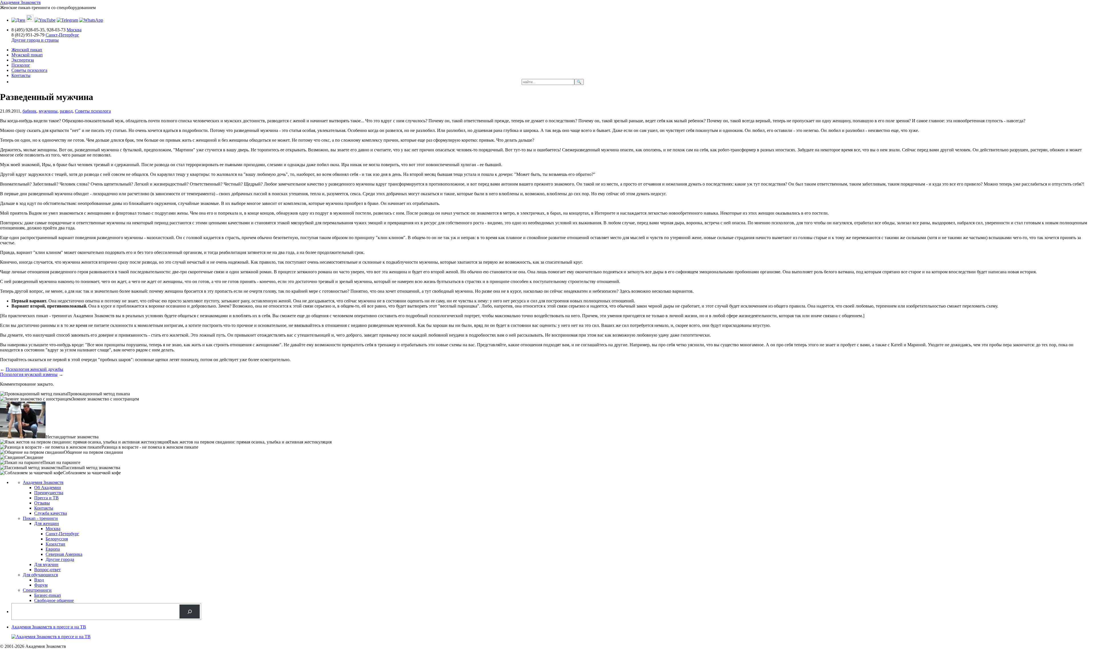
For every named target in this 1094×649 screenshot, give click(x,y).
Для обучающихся (40, 574)
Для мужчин (46, 564)
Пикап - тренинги (40, 518)
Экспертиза (22, 60)
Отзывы (42, 503)
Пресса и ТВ (46, 497)
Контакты (20, 75)
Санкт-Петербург (62, 34)
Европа (53, 549)
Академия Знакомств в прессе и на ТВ (48, 626)
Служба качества (50, 513)
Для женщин (46, 523)
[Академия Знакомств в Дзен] (18, 20)
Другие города (60, 559)
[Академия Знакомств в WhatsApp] (91, 20)
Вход (39, 579)
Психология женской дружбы (34, 369)
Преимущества (48, 492)
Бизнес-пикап (47, 595)
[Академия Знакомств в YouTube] (45, 20)
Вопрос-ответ (47, 569)
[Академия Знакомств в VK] (29, 20)
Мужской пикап (27, 54)
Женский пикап (26, 49)
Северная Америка (64, 554)
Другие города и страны (35, 40)
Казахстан (55, 544)
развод (66, 111)
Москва (74, 29)
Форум (41, 585)
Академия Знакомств (20, 2)
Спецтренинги (37, 590)
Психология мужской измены (29, 374)
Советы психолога (29, 70)
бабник (29, 111)
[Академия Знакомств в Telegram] (67, 20)
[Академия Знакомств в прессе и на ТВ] (51, 636)
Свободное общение (54, 600)
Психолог (20, 65)
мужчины (48, 111)
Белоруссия (57, 538)
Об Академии (47, 487)
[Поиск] (189, 612)
